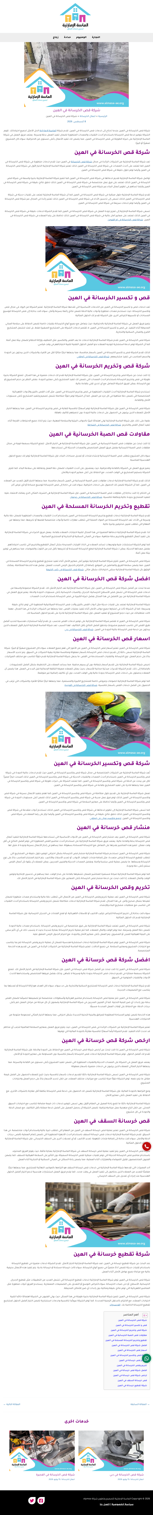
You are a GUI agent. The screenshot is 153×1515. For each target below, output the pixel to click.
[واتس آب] (146, 1358)
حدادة (67, 37)
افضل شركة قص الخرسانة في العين (129, 1345)
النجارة (96, 37)
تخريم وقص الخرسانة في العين (132, 1366)
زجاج (56, 37)
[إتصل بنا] (146, 1146)
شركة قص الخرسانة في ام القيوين (125, 220)
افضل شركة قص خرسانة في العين (130, 1370)
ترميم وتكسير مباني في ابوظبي (105, 818)
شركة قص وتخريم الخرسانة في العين (129, 1330)
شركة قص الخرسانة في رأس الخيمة (65, 570)
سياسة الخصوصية (123, 1504)
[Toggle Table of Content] (143, 1315)
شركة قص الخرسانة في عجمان (86, 497)
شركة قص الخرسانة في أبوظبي (93, 357)
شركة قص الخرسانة (81, 162)
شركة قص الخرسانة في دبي (79, 630)
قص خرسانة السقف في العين (132, 1381)
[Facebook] (41, 1500)
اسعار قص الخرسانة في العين (132, 1350)
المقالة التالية (11, 1404)
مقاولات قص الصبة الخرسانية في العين (127, 1335)
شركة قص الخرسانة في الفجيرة (81, 685)
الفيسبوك (115, 1305)
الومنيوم (81, 37)
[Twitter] (32, 1500)
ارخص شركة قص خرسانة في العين (130, 1375)
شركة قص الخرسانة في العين (132, 1320)
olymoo (87, 1499)
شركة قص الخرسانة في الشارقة (104, 425)
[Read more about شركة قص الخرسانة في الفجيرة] (42, 1451)
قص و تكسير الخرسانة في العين (131, 1325)
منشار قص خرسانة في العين (133, 1360)
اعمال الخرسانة (137, 1480)
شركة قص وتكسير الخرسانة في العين (128, 1355)
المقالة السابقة (140, 1404)
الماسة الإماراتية (48, 131)
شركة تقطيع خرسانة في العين (132, 1386)
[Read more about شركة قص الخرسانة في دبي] (111, 1451)
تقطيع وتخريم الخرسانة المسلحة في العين (126, 1340)
